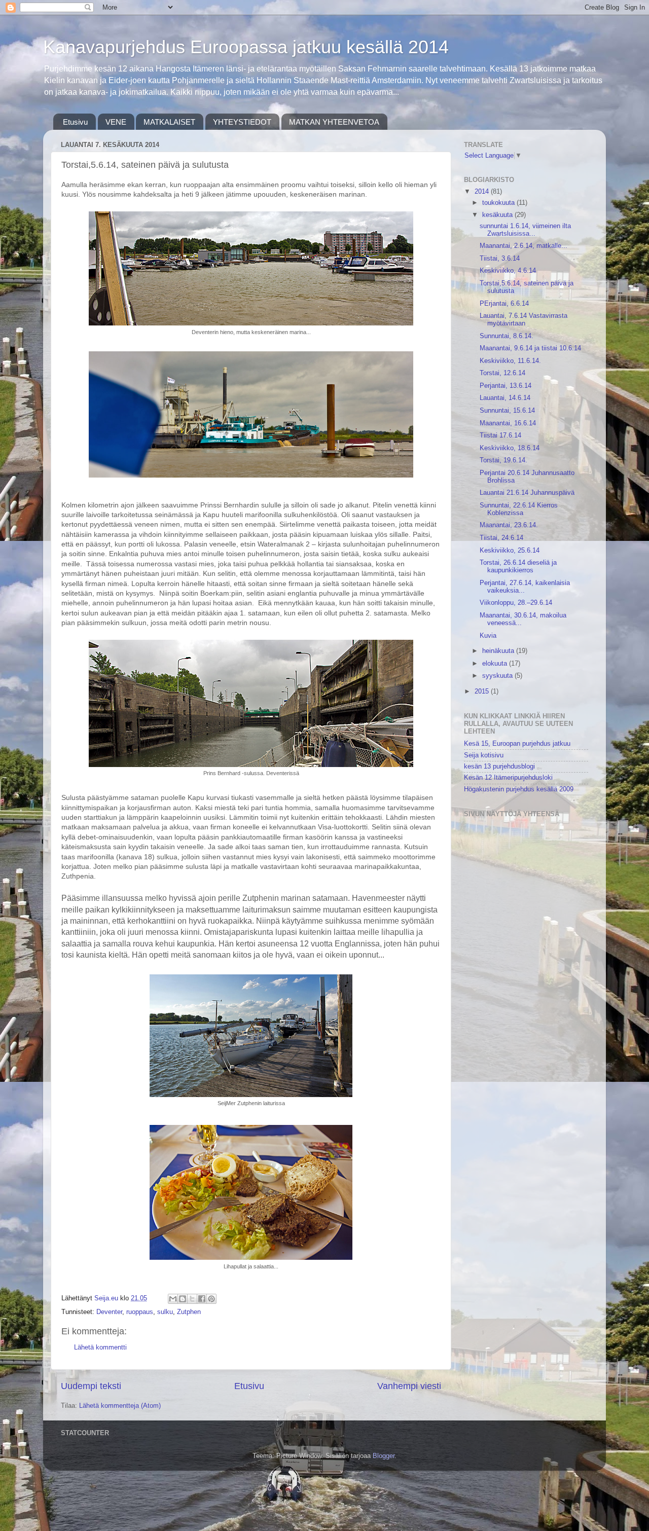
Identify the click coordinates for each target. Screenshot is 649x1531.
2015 (483, 691)
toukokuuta (499, 202)
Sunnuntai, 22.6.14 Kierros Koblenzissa (519, 509)
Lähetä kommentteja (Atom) (120, 1405)
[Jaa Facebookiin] (202, 1299)
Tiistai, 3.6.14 (500, 258)
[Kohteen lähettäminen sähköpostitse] (173, 1299)
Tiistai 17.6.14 (500, 435)
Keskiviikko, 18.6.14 (509, 448)
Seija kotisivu (483, 755)
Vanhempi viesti (409, 1386)
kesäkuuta (498, 214)
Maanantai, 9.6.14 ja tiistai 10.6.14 (530, 348)
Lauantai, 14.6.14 (505, 398)
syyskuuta (498, 675)
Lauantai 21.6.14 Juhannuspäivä (527, 492)
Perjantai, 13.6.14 (505, 385)
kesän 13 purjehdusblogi (499, 766)
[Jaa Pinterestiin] (211, 1299)
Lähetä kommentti (100, 1347)
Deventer (109, 1312)
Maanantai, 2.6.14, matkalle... (523, 245)
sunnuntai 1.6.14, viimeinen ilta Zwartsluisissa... (525, 230)
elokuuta (495, 663)
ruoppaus (139, 1312)
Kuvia (488, 635)
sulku (165, 1312)
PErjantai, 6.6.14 (504, 303)
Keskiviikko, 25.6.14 (509, 550)
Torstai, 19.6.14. (503, 460)
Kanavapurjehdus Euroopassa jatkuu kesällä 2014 (246, 47)
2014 (483, 191)
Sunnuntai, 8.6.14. (506, 336)
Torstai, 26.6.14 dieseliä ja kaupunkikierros (518, 566)
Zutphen (189, 1312)
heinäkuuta (499, 650)
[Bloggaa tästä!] (182, 1299)
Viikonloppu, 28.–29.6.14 (516, 602)
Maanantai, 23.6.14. (509, 525)
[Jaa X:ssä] (192, 1299)
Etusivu (75, 122)
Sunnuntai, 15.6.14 (507, 410)
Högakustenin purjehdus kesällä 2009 (518, 789)
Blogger (383, 1456)
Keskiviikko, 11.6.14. (510, 360)
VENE (115, 122)
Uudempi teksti (91, 1386)
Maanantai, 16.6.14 (508, 423)
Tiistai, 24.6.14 (501, 537)
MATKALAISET (169, 122)
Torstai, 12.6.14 (502, 373)
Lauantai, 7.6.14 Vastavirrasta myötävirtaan (523, 319)
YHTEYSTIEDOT (242, 122)
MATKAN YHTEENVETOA (334, 122)
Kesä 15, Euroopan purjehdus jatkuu (517, 743)
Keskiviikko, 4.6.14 (508, 270)
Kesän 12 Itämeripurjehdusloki (508, 777)
